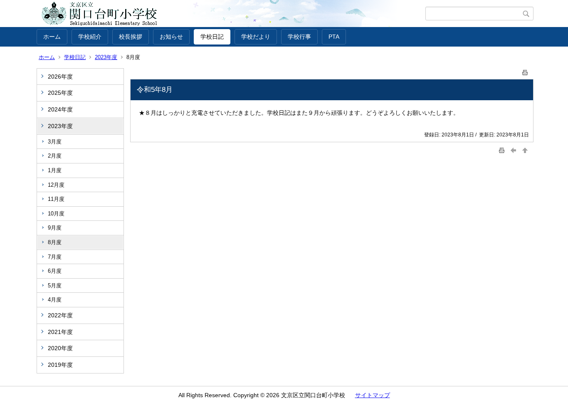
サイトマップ (372, 395)
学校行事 (299, 36)
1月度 (55, 170)
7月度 (55, 257)
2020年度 (60, 348)
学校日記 (212, 36)
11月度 (56, 199)
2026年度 (60, 76)
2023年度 (106, 57)
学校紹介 (89, 36)
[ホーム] (231, 13)
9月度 (55, 228)
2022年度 (60, 315)
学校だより (255, 36)
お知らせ (171, 36)
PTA (333, 36)
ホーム (52, 36)
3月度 (55, 141)
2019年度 (60, 364)
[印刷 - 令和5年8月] (525, 71)
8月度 (55, 242)
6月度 (55, 271)
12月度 (56, 185)
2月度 (55, 156)
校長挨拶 (130, 36)
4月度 (55, 300)
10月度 (56, 213)
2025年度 (60, 92)
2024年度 (60, 109)
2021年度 (60, 332)
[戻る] (513, 150)
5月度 (55, 285)
